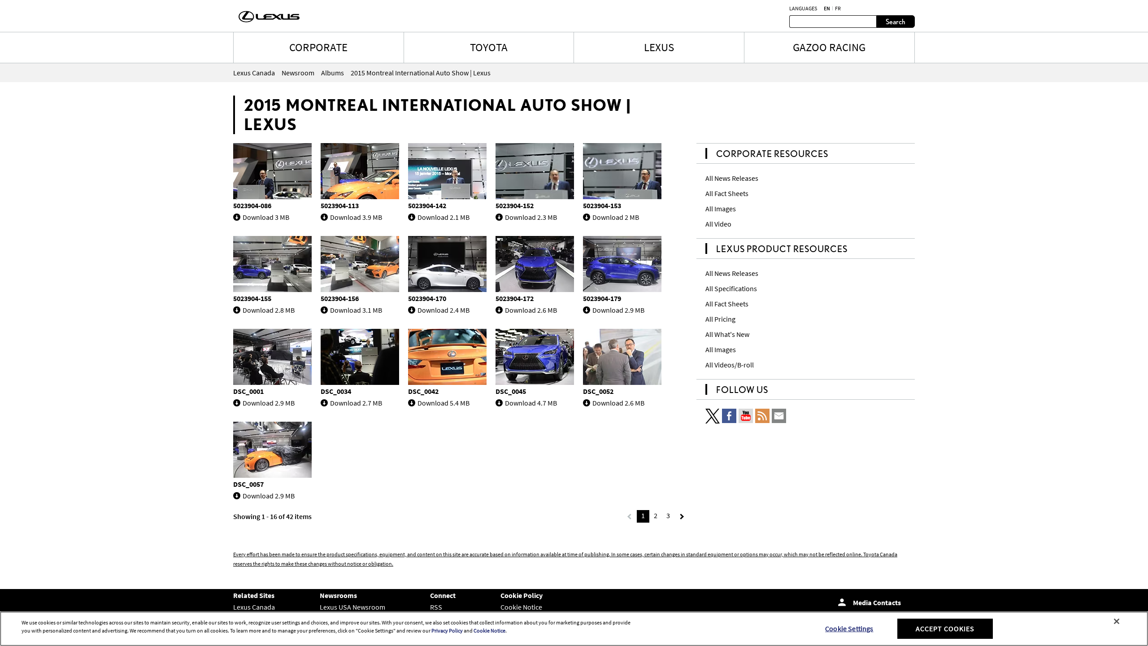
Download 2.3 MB (531, 217)
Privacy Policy (447, 630)
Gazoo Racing (829, 47)
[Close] (1116, 621)
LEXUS (659, 47)
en (827, 8)
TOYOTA (489, 47)
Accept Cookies (945, 628)
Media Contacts (877, 602)
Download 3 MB (266, 217)
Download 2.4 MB (443, 310)
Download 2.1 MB (443, 217)
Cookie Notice (521, 606)
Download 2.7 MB (356, 402)
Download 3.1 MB (356, 310)
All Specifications (731, 288)
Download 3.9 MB (356, 217)
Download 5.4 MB (443, 402)
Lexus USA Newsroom (352, 606)
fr (838, 8)
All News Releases (731, 178)
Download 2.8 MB (269, 310)
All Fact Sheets (726, 193)
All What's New (727, 334)
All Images (720, 208)
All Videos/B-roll (729, 364)
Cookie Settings (849, 628)
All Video (718, 223)
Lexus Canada (254, 606)
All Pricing (720, 318)
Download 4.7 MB (531, 402)
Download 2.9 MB (618, 310)
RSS (436, 606)
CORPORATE (318, 47)
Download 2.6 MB (531, 310)
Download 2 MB (615, 217)
